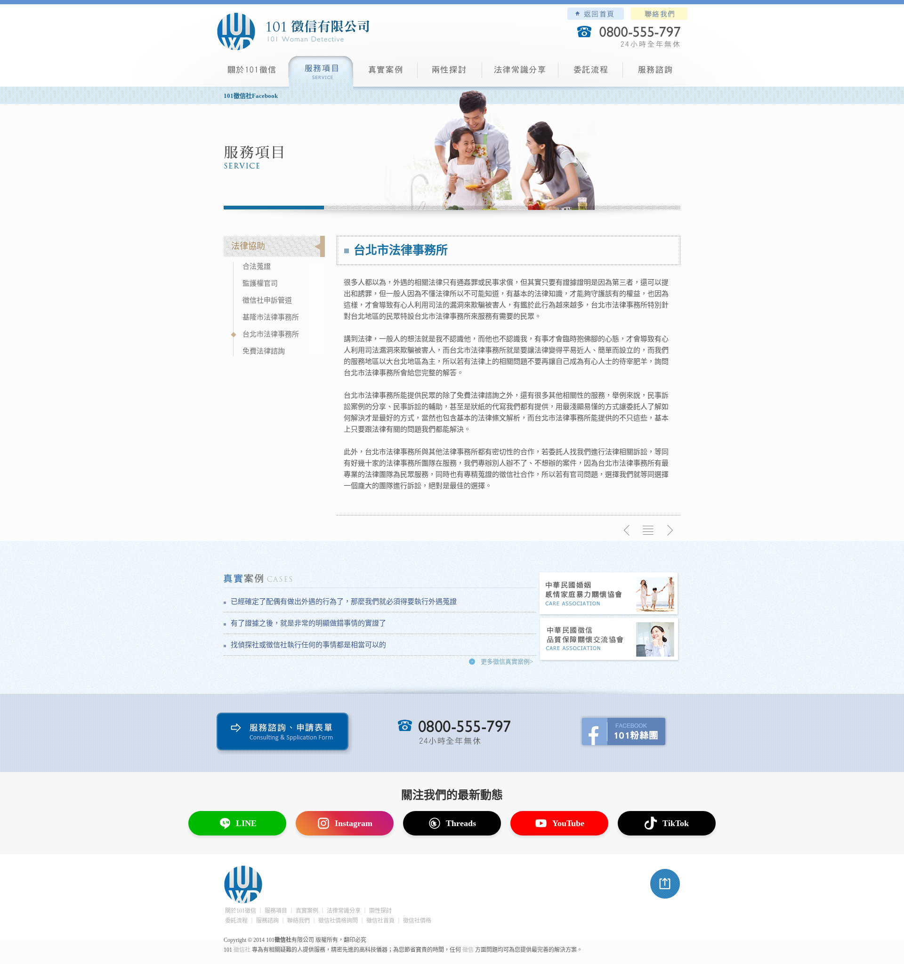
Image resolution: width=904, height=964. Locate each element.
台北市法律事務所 (270, 334)
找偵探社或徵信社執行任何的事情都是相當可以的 (308, 645)
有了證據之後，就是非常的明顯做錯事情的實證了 (308, 623)
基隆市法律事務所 (270, 317)
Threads (461, 823)
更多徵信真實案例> (507, 661)
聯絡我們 (659, 14)
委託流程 (590, 73)
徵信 (468, 950)
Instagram (353, 823)
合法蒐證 (256, 266)
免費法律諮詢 (263, 351)
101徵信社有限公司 (293, 31)
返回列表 (648, 530)
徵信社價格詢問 (338, 920)
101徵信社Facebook (251, 95)
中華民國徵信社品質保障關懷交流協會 (609, 640)
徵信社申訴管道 (267, 300)
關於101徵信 (240, 911)
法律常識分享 (520, 73)
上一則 (627, 530)
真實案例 (385, 73)
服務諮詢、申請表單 (285, 734)
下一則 (669, 530)
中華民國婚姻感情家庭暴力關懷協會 (609, 594)
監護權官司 (260, 283)
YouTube (568, 823)
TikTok (675, 823)
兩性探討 (450, 73)
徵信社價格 (417, 920)
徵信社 (242, 950)
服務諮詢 (655, 73)
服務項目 (321, 73)
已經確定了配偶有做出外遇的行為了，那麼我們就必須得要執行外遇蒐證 (344, 601)
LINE (246, 823)
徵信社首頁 (380, 920)
